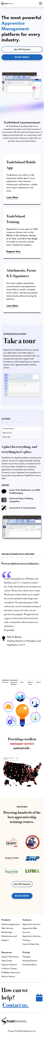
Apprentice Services (31, 924)
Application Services (31, 936)
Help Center (6, 960)
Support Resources (9, 957)
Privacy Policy (14, 1031)
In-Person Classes (9, 968)
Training (26, 940)
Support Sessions (9, 964)
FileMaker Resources (10, 972)
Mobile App (6, 932)
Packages (26, 957)
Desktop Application (10, 924)
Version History (8, 976)
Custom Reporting (30, 944)
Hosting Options (29, 960)
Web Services (7, 928)
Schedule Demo (29, 964)
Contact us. (15, 1005)
